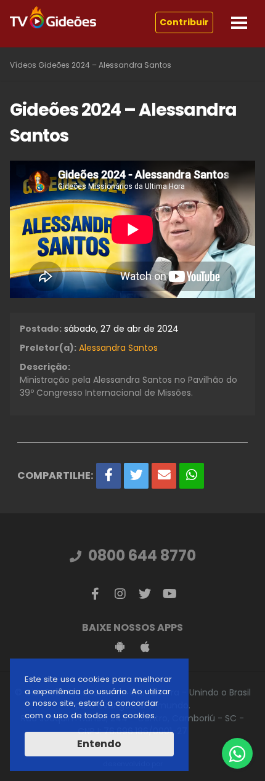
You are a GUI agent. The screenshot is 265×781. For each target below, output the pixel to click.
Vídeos (23, 65)
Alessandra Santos (118, 348)
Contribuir (184, 22)
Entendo (99, 744)
